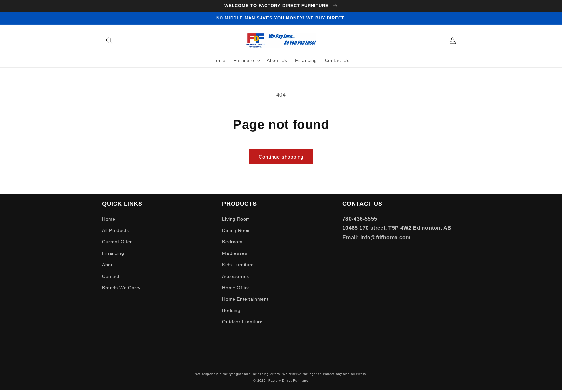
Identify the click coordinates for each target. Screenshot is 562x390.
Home (108, 219)
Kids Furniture (238, 264)
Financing (113, 253)
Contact (110, 276)
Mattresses (234, 253)
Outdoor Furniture (242, 321)
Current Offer (117, 241)
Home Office (236, 287)
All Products (115, 230)
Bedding (231, 310)
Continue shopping (281, 157)
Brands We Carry (121, 287)
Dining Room (236, 230)
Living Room (236, 219)
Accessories (235, 276)
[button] (109, 40)
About (108, 264)
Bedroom (232, 241)
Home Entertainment (245, 299)
